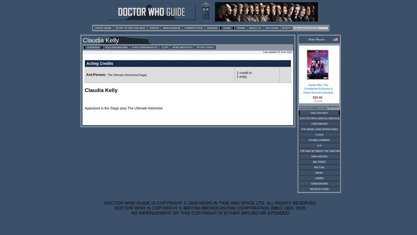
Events (154, 28)
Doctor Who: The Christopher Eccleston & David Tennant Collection (318, 89)
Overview (93, 47)
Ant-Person (95, 75)
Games (319, 178)
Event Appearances (144, 47)
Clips (165, 47)
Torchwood (319, 124)
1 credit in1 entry (244, 75)
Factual (319, 167)
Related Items (319, 189)
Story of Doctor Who (130, 28)
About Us (255, 28)
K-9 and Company (319, 140)
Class (319, 134)
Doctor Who (319, 113)
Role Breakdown (116, 47)
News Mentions (182, 47)
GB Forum (271, 28)
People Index (205, 47)
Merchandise (171, 28)
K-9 (319, 145)
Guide (227, 28)
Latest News (103, 28)
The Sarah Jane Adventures (319, 129)
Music (319, 172)
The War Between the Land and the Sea (325, 151)
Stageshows (319, 183)
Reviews (212, 28)
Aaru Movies (319, 156)
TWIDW (241, 28)
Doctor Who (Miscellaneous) (319, 118)
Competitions (194, 28)
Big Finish (319, 162)
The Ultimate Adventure (122, 75)
